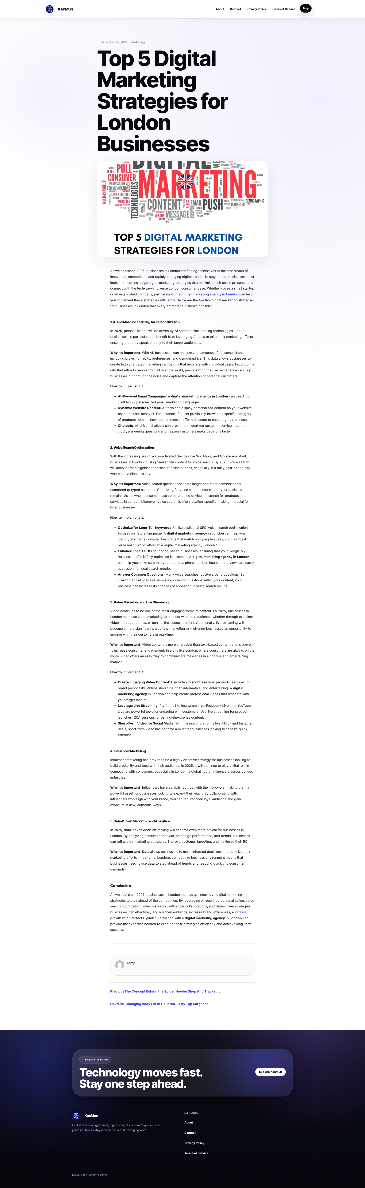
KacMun (65, 9)
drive (243, 912)
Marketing (138, 42)
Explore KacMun (270, 1072)
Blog (306, 8)
